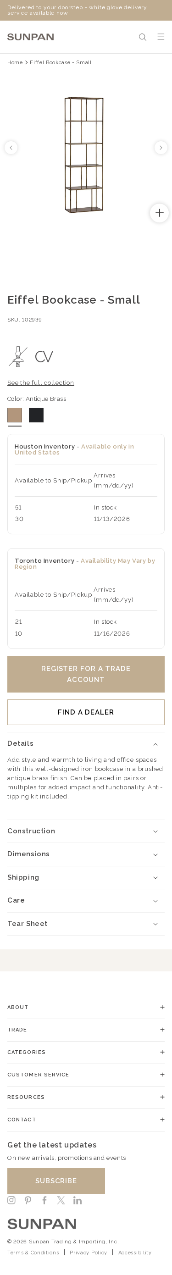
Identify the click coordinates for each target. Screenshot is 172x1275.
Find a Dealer (86, 712)
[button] (142, 37)
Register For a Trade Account (86, 674)
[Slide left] (11, 147)
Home (15, 63)
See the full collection (40, 382)
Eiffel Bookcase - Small (60, 63)
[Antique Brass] (14, 415)
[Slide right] (161, 147)
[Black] (36, 415)
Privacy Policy (88, 1253)
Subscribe (56, 1181)
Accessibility (135, 1253)
